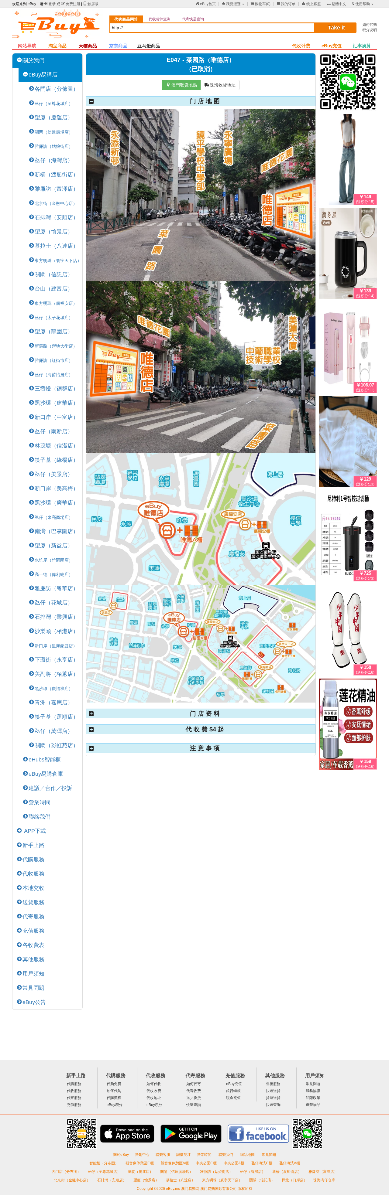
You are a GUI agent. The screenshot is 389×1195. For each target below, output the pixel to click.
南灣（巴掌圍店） (56, 531)
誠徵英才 (183, 1154)
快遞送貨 (273, 1091)
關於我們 (33, 60)
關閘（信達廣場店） (177, 1171)
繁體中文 (336, 4)
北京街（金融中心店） (72, 1180)
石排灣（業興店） (56, 617)
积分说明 (369, 30)
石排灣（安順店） (56, 217)
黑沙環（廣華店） (56, 503)
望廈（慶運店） (54, 117)
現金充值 (233, 1098)
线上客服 (311, 4)
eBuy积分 (114, 1105)
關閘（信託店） (54, 274)
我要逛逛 (231, 4)
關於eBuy (121, 1154)
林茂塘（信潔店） (56, 446)
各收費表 (33, 945)
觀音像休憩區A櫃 (175, 1163)
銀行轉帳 (233, 1091)
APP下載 (34, 831)
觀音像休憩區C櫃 (140, 1163)
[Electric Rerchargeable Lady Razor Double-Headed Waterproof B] (348, 349)
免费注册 (70, 4)
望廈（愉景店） (54, 232)
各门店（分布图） (66, 1171)
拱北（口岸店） (294, 1180)
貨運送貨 (273, 1098)
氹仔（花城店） (54, 603)
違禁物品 (313, 1105)
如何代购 (369, 24)
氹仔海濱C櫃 (262, 1163)
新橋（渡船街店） (56, 175)
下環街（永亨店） (56, 660)
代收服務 (33, 874)
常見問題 (33, 988)
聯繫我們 (226, 1154)
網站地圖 (248, 1154)
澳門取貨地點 (181, 85)
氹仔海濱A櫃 (289, 1163)
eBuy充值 (332, 45)
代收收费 (153, 1091)
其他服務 (33, 959)
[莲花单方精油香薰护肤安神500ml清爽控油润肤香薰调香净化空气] (348, 725)
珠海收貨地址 (220, 85)
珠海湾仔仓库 (324, 1180)
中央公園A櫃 (234, 1163)
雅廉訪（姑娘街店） (217, 1171)
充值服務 (33, 931)
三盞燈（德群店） (56, 389)
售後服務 (273, 1084)
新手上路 (33, 845)
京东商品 (118, 45)
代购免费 (114, 1084)
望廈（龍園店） (54, 332)
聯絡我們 (39, 817)
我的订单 (286, 4)
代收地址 (153, 1098)
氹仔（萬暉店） (54, 731)
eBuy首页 (206, 4)
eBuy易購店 (43, 75)
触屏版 (90, 4)
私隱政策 (313, 1098)
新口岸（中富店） (56, 417)
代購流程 (114, 1098)
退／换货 (193, 1098)
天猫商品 (88, 45)
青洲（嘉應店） (54, 703)
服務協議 (313, 1091)
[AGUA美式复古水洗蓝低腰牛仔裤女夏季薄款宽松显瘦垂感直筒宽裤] (348, 160)
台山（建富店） (54, 289)
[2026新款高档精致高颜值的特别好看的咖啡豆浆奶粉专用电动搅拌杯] (348, 255)
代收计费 (301, 45)
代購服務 (33, 859)
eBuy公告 (34, 1002)
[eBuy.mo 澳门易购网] (57, 26)
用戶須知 (33, 974)
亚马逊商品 (148, 45)
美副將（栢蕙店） (56, 674)
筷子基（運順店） (56, 717)
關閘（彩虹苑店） (56, 745)
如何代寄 (193, 1084)
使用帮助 (361, 4)
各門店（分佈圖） (56, 89)
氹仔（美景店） (54, 474)
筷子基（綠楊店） (56, 460)
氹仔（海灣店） (54, 160)
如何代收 (153, 1084)
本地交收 (33, 888)
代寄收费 (193, 1091)
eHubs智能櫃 (45, 760)
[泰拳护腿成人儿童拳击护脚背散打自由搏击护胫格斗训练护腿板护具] (348, 631)
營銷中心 (142, 1154)
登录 (50, 4)
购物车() (260, 4)
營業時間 (39, 802)
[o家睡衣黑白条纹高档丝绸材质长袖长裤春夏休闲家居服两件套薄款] (348, 443)
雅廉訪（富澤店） (56, 189)
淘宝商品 (57, 45)
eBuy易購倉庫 (46, 774)
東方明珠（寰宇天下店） (222, 1180)
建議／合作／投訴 (50, 788)
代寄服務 (33, 917)
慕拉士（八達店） (56, 246)
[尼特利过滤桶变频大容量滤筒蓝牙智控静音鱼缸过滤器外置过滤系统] (348, 537)
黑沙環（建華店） (56, 403)
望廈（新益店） (54, 546)
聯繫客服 (163, 1154)
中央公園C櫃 (207, 1163)
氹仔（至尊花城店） (105, 1171)
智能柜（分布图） (104, 1163)
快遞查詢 (193, 1105)
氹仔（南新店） (54, 431)
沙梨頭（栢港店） (56, 631)
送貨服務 (33, 902)
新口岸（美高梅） (56, 488)
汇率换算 (362, 45)
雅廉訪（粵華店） (56, 588)
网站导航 (27, 45)
